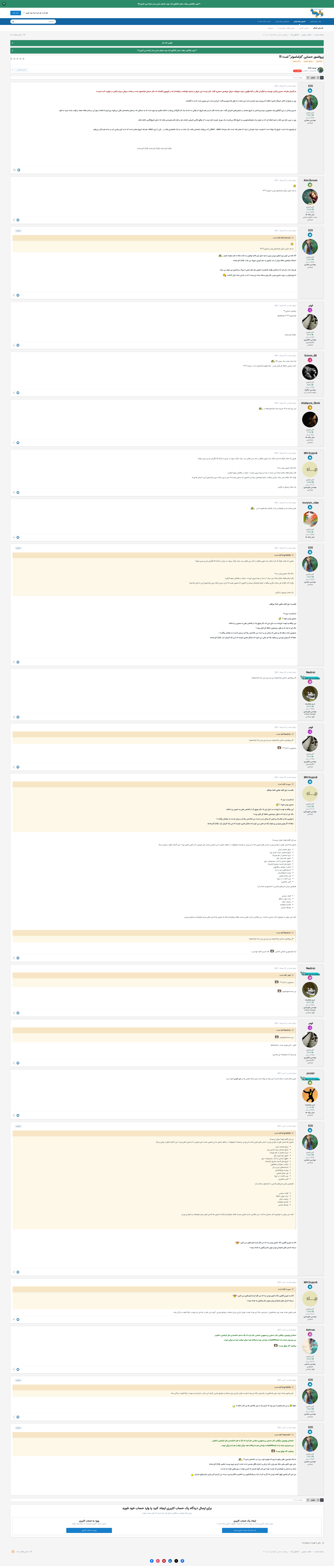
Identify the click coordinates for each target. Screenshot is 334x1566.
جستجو (270, 28)
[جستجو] (13, 21)
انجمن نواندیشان (299, 21)
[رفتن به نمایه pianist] (310, 1094)
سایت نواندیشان (315, 21)
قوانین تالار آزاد (167, 43)
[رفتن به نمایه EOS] (320, 70)
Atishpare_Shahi (310, 403)
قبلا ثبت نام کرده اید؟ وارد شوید (36, 13)
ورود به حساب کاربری (89, 1530)
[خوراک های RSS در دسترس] (13, 1552)
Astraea (310, 1330)
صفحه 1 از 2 (298, 77)
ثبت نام (15, 12)
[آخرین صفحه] (308, 77)
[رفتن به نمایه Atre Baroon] (310, 197)
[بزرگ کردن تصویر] (294, 186)
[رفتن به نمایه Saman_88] (310, 372)
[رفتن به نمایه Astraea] (310, 1346)
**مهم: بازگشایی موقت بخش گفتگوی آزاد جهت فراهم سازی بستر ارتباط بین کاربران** (169, 4)
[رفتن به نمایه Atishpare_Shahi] (310, 419)
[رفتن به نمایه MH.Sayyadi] (310, 469)
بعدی (313, 77)
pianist (310, 1073)
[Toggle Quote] (292, 238)
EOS (310, 68)
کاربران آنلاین (304, 28)
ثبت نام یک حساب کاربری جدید (245, 1530)
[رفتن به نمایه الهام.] (310, 322)
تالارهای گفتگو (318, 28)
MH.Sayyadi (310, 453)
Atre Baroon (310, 181)
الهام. (310, 306)
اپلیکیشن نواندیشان (282, 21)
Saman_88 (310, 356)
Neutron (310, 673)
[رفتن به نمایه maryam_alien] (310, 519)
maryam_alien (310, 503)
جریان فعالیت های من (287, 28)
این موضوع (23, 21)
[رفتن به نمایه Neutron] (310, 694)
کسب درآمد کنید (265, 21)
